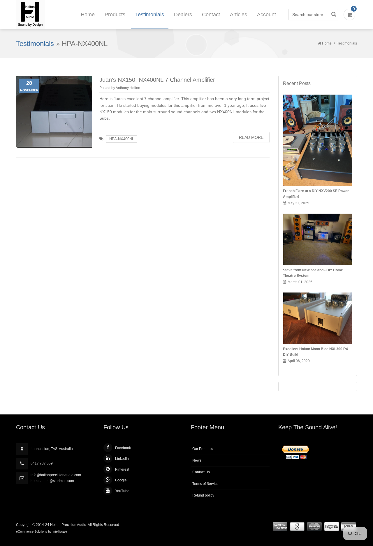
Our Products (202, 449)
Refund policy (203, 495)
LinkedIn (122, 459)
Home (88, 14)
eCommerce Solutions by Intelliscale (41, 531)
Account (266, 14)
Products (115, 14)
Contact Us (201, 472)
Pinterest (122, 469)
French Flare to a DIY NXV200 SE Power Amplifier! (316, 193)
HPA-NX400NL (121, 139)
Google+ (122, 480)
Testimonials (149, 14)
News (196, 460)
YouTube (122, 491)
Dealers (183, 14)
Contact (211, 14)
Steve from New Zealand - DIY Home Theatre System (313, 273)
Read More (251, 137)
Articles (238, 14)
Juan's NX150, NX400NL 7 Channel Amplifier (157, 80)
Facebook (123, 448)
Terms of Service (205, 484)
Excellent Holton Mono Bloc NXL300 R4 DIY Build (315, 352)
